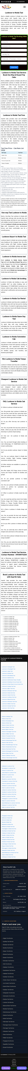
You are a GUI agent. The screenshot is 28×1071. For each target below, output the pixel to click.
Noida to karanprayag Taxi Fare (9, 740)
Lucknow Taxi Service (8, 1002)
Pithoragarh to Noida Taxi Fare (9, 848)
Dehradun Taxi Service (8, 960)
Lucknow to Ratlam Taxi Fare (8, 703)
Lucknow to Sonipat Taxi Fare (9, 706)
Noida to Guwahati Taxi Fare (8, 738)
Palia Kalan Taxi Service (8, 1021)
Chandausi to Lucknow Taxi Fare (9, 781)
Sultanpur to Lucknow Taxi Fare (9, 805)
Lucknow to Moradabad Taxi (8, 675)
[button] (20, 1)
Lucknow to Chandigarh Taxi (8, 669)
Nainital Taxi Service (8, 1015)
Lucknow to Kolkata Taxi (7, 673)
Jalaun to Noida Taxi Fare (8, 837)
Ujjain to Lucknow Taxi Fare (8, 807)
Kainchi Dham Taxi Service (9, 986)
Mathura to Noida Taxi (7, 817)
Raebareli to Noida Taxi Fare (8, 850)
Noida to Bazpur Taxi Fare (8, 727)
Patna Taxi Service (7, 1034)
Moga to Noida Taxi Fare (7, 846)
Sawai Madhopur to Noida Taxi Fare (10, 852)
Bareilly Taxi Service (8, 947)
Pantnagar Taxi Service (8, 1028)
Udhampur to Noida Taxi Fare (8, 857)
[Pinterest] (8, 1)
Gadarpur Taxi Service (8, 967)
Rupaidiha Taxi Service (8, 1044)
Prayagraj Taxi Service (8, 1041)
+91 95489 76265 (22, 896)
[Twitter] (4, 1)
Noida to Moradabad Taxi (8, 720)
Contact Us (14, 1065)
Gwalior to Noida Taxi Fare (8, 835)
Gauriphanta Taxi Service (9, 970)
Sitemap (14, 1064)
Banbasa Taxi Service (8, 944)
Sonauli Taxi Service (8, 1047)
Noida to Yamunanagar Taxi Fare (9, 757)
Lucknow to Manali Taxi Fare (8, 699)
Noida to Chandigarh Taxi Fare (9, 731)
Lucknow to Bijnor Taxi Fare (8, 688)
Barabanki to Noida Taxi (7, 824)
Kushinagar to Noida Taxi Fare (9, 844)
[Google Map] (10, 1)
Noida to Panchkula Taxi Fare (8, 749)
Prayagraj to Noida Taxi (7, 815)
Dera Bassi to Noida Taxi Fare (8, 831)
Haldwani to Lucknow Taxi (8, 766)
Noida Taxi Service (7, 1018)
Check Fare (14, 67)
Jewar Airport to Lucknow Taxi (9, 772)
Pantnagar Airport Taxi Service (10, 1025)
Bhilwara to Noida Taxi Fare (8, 826)
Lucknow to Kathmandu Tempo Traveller (11, 680)
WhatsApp (6, 1068)
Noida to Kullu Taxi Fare (7, 742)
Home (14, 1059)
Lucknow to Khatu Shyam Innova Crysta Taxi (12, 684)
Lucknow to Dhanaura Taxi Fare (9, 690)
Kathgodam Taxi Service (9, 992)
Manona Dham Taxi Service (9, 1005)
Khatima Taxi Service (8, 999)
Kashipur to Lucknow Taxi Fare (9, 792)
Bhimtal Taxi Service (8, 954)
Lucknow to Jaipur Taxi (7, 671)
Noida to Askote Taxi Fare (8, 725)
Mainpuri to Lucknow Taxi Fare (9, 794)
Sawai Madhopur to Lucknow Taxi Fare (11, 803)
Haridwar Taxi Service (8, 976)
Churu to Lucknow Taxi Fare (8, 783)
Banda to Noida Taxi (6, 822)
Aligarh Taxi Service (8, 938)
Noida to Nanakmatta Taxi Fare (9, 746)
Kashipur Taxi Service (8, 989)
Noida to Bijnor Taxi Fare (7, 729)
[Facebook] (2, 1)
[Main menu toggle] (24, 7)
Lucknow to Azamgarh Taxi (8, 666)
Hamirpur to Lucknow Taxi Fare (9, 785)
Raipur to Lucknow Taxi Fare (8, 800)
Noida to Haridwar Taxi (7, 716)
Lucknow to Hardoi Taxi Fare (8, 695)
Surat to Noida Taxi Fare (7, 854)
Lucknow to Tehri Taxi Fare (8, 708)
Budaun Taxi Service (8, 957)
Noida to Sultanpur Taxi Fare (8, 755)
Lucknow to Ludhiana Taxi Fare (9, 697)
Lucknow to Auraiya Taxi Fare (8, 686)
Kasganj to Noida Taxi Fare (8, 839)
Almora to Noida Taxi (7, 820)
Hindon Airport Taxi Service (9, 980)
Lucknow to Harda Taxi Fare (8, 692)
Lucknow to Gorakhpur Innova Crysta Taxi (11, 682)
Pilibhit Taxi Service (8, 1037)
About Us (14, 1061)
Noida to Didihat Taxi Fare (8, 733)
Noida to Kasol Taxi (6, 718)
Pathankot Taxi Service (8, 1031)
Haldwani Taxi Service (8, 973)
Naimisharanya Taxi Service (9, 1012)
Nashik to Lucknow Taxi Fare (8, 796)
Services (14, 1062)
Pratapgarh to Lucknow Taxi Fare (9, 798)
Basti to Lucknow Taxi (7, 777)
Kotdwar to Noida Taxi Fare (8, 841)
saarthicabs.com (22, 902)
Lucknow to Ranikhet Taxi (8, 677)
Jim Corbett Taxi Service (9, 983)
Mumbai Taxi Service (8, 1008)
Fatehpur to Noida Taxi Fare (8, 833)
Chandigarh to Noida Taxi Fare (9, 828)
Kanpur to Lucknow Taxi (7, 770)
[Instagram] (6, 1)
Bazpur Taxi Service (8, 951)
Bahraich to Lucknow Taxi (8, 774)
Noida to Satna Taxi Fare (7, 753)
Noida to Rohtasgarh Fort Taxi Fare (10, 751)
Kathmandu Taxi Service (9, 996)
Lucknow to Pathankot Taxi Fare (9, 701)
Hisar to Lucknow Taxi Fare (8, 787)
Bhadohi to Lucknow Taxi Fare (9, 779)
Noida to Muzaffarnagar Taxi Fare (9, 744)
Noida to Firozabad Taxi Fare (8, 736)
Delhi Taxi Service (7, 964)
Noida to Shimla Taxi (6, 723)
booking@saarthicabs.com (19, 899)
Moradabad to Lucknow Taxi (8, 768)
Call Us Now (22, 1068)
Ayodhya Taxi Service (8, 941)
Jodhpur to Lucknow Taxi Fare (9, 790)
